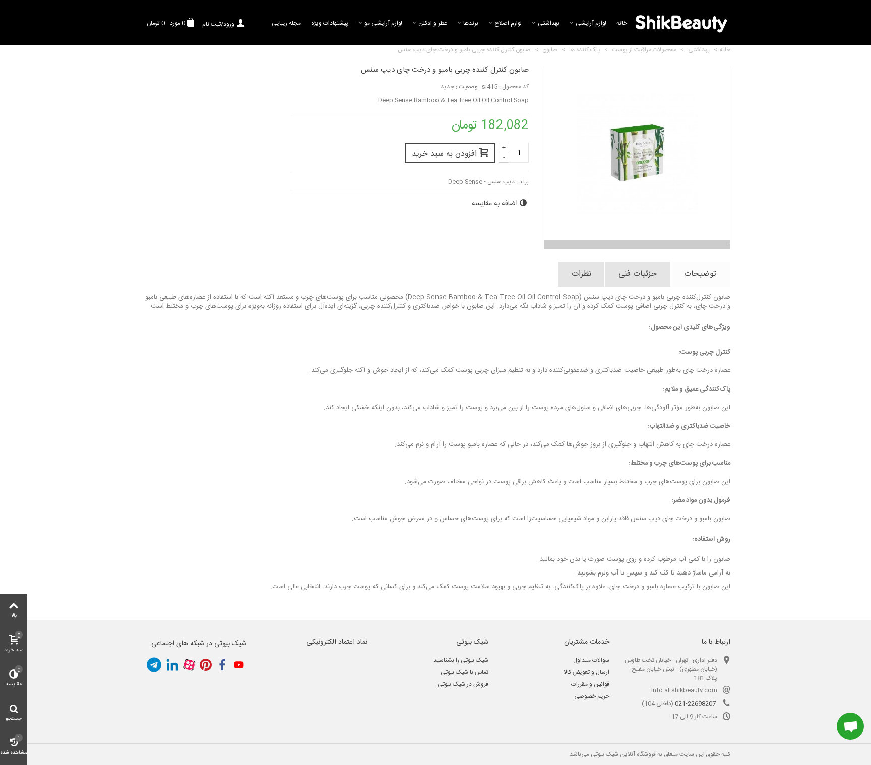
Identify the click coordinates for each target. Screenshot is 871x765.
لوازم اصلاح (508, 23)
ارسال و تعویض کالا (586, 672)
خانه (621, 23)
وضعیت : (467, 86)
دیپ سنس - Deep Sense (481, 182)
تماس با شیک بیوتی (464, 672)
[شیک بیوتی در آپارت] (189, 665)
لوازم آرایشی (591, 23)
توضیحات (700, 274)
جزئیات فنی (637, 274)
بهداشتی (548, 23)
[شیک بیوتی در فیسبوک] (222, 665)
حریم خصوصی (591, 696)
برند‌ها (470, 23)
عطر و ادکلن (432, 23)
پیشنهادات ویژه (329, 23)
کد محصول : (514, 86)
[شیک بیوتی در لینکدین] (172, 665)
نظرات (581, 274)
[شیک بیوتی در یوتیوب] (238, 665)
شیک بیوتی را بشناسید (460, 660)
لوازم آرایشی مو (383, 23)
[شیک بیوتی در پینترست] (205, 665)
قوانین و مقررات (590, 684)
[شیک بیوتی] (681, 23)
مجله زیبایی (286, 23)
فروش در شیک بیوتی (463, 684)
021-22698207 (695, 703)
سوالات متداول (591, 660)
